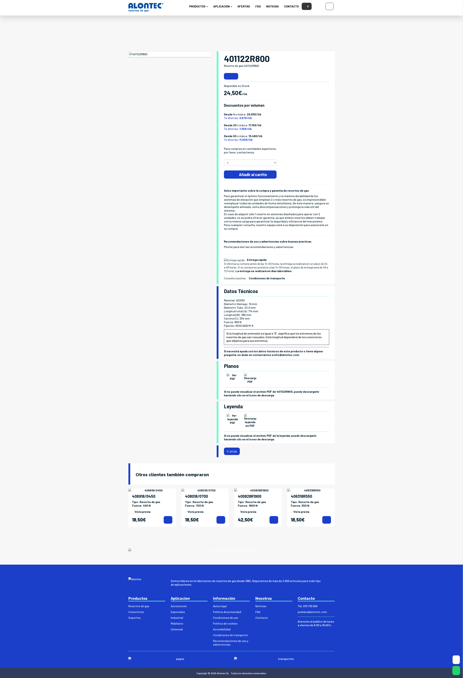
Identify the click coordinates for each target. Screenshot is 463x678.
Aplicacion (221, 6)
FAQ (258, 6)
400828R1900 (249, 496)
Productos (197, 6)
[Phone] (456, 660)
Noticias (272, 6)
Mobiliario (177, 623)
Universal (177, 629)
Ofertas (243, 6)
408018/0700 (196, 496)
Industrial (177, 617)
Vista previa (142, 511)
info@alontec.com (286, 354)
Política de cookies (225, 623)
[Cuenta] (330, 6)
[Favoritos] (227, 76)
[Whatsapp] (456, 671)
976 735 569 (310, 606)
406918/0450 (143, 496)
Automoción (179, 606)
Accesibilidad (222, 629)
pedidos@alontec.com (312, 612)
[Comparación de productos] (234, 76)
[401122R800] (169, 54)
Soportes (134, 617)
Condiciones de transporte (267, 278)
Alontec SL (223, 673)
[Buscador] (318, 6)
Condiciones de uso (225, 617)
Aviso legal (220, 606)
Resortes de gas (138, 606)
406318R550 (301, 496)
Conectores (136, 612)
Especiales (178, 612)
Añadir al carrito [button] (252, 174)
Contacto (291, 6)
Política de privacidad (227, 612)
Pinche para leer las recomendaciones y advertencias (258, 247)
